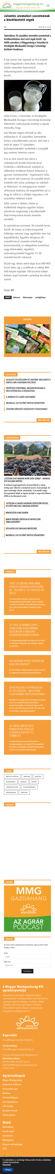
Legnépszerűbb (12, 438)
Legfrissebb (11, 375)
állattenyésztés (11, 792)
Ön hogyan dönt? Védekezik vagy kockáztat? (26, 662)
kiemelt (34, 782)
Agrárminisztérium (12, 776)
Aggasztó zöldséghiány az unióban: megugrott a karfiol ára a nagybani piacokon (28, 381)
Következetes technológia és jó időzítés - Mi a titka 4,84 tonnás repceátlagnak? (27, 691)
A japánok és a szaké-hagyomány (20, 397)
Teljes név (7, 961)
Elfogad (8, 1170)
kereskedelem (10, 782)
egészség (27, 776)
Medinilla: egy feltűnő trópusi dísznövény (25, 403)
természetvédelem (29, 787)
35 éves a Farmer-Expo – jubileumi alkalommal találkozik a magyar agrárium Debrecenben (24, 630)
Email (6, 953)
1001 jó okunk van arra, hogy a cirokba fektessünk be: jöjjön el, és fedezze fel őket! (27, 588)
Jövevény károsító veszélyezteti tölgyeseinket (26, 409)
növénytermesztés (12, 787)
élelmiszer (16, 297)
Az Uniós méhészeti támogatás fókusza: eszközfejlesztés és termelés (22, 731)
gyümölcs (38, 776)
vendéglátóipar (40, 297)
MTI (5, 27)
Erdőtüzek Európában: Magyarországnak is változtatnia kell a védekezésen (25, 389)
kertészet (23, 782)
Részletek (7, 1165)
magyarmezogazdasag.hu (28, 4)
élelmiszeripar (27, 297)
